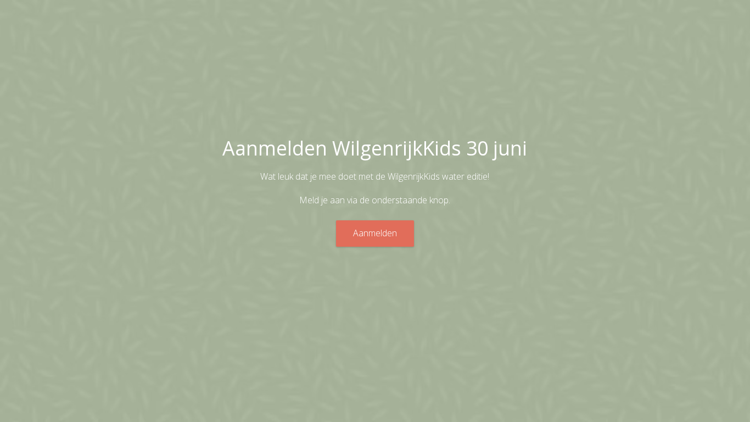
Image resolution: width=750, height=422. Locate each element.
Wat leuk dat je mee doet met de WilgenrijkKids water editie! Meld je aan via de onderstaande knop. (374, 188)
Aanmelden (375, 233)
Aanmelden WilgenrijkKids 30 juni (374, 148)
